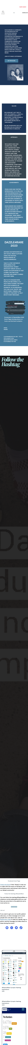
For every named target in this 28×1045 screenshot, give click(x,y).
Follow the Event (5, 884)
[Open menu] (14, 13)
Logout (24, 6)
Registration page (5, 919)
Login (20, 6)
